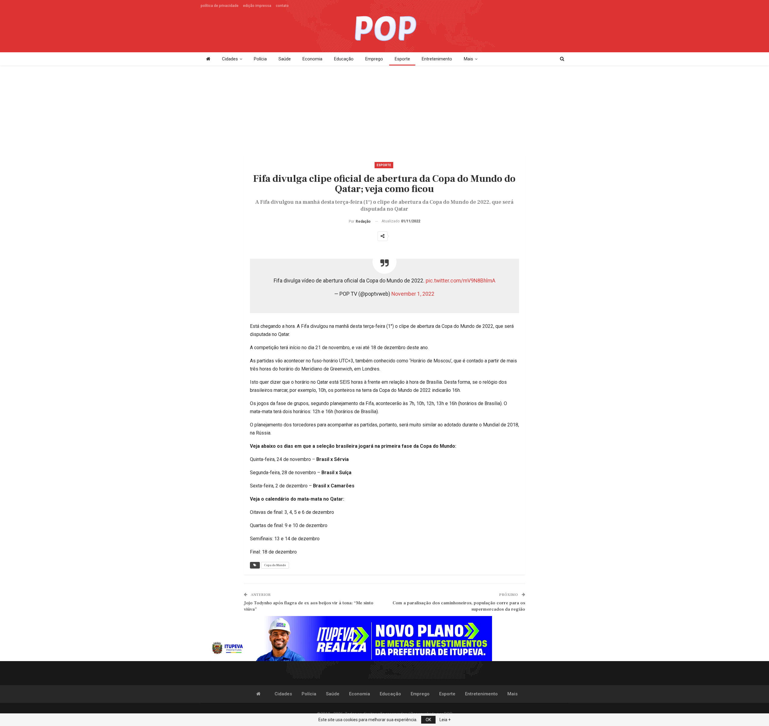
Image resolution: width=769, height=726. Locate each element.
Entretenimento (437, 59)
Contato (282, 6)
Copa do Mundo (275, 565)
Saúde (284, 59)
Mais (468, 59)
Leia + (445, 720)
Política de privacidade (220, 6)
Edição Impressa (257, 6)
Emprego (374, 59)
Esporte (402, 59)
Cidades (230, 59)
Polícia (260, 59)
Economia (312, 59)
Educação (344, 59)
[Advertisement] (381, 108)
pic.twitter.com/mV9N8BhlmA (460, 281)
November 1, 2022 (412, 294)
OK (428, 719)
